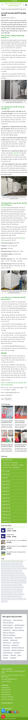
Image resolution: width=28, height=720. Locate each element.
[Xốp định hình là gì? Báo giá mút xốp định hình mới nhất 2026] (21, 436)
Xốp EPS (15, 594)
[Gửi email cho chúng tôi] (14, 1)
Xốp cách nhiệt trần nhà (17, 589)
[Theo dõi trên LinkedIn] (15, 712)
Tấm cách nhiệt (10, 577)
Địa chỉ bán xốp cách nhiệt (20, 599)
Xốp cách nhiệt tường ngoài (7, 592)
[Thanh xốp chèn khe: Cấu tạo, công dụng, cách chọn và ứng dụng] (21, 412)
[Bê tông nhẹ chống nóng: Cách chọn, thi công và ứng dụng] (7, 436)
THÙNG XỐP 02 (6, 484)
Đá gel (12, 599)
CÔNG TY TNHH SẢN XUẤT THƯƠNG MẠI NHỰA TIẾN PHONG (13, 4)
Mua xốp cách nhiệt (22, 568)
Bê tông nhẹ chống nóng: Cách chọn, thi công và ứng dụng (7, 445)
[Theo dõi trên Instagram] (13, 1)
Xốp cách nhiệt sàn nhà (6, 589)
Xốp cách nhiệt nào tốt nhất (7, 587)
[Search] (23, 4)
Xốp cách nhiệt (23, 582)
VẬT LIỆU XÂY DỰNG (7, 460)
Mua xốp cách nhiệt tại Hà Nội (8, 570)
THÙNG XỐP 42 (6, 498)
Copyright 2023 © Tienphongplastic (8, 718)
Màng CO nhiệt (5, 573)
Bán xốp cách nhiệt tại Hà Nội (17, 561)
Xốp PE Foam (21, 594)
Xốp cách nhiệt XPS (18, 592)
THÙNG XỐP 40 (6, 494)
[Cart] (26, 4)
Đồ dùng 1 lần (4, 601)
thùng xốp (4, 577)
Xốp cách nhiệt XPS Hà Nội (7, 594)
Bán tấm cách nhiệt (5, 561)
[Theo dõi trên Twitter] (8, 712)
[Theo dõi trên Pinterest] (16, 1)
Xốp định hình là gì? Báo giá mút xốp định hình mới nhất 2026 (21, 445)
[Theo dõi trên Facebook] (11, 1)
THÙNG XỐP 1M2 (6, 514)
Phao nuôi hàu (22, 575)
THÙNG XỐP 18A (6, 508)
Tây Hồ (3, 207)
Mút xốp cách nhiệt (20, 573)
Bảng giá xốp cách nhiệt (17, 563)
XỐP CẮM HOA (5, 474)
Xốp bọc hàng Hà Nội (6, 582)
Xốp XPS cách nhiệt (5, 599)
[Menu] (2, 5)
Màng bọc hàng (18, 570)
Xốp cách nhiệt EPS (18, 585)
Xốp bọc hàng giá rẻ (21, 580)
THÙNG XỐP (5, 478)
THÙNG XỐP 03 (6, 488)
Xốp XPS (9, 596)
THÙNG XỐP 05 (6, 491)
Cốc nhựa (13, 566)
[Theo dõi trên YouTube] (17, 712)
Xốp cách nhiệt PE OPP (18, 587)
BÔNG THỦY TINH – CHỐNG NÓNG (11, 467)
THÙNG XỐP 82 (6, 501)
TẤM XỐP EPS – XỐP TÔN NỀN (10, 462)
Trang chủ (3, 9)
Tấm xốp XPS (23, 577)
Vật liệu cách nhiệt (5, 580)
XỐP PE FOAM (5, 471)
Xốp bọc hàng (13, 580)
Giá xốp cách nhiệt (19, 566)
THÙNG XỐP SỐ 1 (6, 518)
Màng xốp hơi (11, 573)
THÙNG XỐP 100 (6, 511)
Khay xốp (3, 568)
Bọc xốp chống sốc (5, 566)
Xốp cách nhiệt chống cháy (7, 585)
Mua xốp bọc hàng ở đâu (12, 568)
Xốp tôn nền (4, 596)
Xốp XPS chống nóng (17, 596)
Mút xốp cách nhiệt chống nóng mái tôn (10, 575)
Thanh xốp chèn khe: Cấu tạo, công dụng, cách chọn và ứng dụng (20, 421)
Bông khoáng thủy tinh (6, 563)
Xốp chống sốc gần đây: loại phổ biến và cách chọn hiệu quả (7, 421)
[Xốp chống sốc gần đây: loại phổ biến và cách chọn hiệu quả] (7, 412)
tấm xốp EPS (15, 153)
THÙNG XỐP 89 (6, 504)
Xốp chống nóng (15, 582)
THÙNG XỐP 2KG (6, 481)
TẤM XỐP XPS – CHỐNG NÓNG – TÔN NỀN (13, 465)
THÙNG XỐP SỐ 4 (6, 521)
